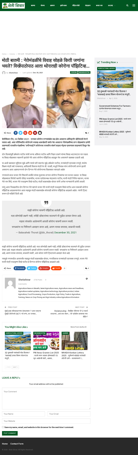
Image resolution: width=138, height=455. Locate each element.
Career (65, 333)
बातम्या (33, 5)
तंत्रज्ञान (87, 5)
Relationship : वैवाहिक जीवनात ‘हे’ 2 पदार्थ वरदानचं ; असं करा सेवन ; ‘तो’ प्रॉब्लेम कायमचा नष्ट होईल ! (69, 314)
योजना (43, 5)
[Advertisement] (69, 31)
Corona (74, 72)
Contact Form (16, 444)
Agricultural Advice (14, 333)
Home (5, 444)
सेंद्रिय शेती (76, 5)
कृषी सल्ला (63, 5)
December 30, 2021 (65, 232)
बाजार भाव (99, 5)
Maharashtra (84, 72)
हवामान (52, 5)
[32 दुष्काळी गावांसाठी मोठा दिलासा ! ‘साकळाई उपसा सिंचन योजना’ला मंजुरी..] (18, 341)
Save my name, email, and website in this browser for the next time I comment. (39, 427)
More (110, 5)
